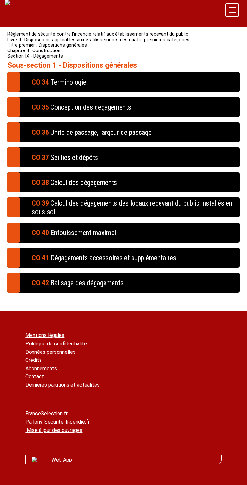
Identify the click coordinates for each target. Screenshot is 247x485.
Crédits (33, 360)
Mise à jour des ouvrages (53, 430)
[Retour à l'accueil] (30, 3)
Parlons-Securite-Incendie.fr (57, 422)
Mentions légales (44, 335)
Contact (34, 376)
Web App (61, 460)
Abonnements (41, 368)
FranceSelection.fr (46, 413)
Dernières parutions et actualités (62, 385)
